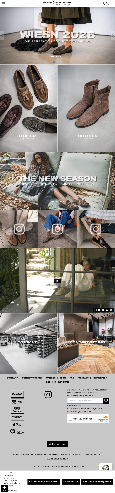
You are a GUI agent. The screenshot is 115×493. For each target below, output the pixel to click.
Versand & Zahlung (47, 455)
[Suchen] (103, 3)
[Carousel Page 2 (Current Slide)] (57, 62)
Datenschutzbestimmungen (82, 408)
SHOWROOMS (61, 382)
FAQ (72, 378)
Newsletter (100, 378)
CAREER (51, 378)
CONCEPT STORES (32, 378)
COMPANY (12, 378)
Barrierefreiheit (57, 459)
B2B (48, 382)
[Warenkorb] (111, 3)
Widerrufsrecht (71, 455)
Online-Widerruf (57, 444)
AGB (15, 455)
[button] (4, 488)
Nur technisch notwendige (44, 482)
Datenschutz (92, 455)
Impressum (26, 455)
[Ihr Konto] (107, 3)
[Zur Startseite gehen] (57, 3)
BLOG (63, 378)
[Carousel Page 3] (61, 62)
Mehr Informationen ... (11, 489)
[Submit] (106, 401)
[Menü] (3, 3)
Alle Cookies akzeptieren (97, 482)
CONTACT (83, 378)
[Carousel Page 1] (54, 62)
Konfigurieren (70, 482)
